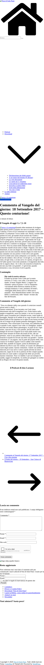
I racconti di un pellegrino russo (20, 184)
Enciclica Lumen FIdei (17, 186)
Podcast (7, 132)
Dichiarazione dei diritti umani (20, 175)
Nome (3, 534)
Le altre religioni (10, 192)
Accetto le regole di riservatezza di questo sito (18, 581)
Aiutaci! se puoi (10, 595)
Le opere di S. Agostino (17, 182)
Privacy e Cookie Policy (13, 589)
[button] (24, 173)
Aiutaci (7, 194)
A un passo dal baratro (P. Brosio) (21, 178)
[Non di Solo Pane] (22, 36)
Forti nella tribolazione (17, 188)
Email (3, 538)
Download (8, 134)
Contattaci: (8, 587)
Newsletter (8, 597)
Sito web (3, 542)
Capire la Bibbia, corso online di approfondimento (22, 593)
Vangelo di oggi (5, 199)
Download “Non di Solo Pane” (16, 591)
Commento (4, 515)
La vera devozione (15, 180)
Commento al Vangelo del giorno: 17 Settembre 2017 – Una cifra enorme (24, 456)
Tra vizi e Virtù (14, 190)
